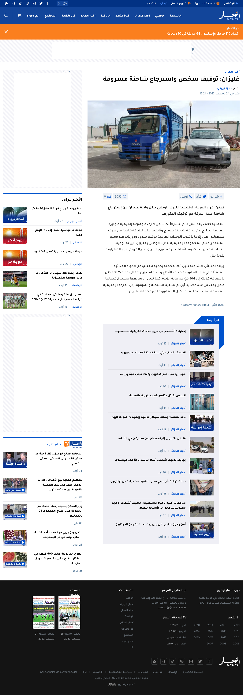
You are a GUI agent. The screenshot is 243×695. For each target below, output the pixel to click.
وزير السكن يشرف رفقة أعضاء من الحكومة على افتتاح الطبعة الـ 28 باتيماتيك (59, 511)
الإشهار (173, 672)
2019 (210, 625)
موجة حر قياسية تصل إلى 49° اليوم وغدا (58, 233)
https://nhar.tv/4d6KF (195, 305)
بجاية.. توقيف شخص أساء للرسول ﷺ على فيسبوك (150, 460)
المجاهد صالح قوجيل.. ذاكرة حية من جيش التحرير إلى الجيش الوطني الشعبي (58, 459)
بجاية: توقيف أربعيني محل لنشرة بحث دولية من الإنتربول (148, 481)
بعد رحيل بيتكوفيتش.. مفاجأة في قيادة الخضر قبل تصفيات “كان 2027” (57, 297)
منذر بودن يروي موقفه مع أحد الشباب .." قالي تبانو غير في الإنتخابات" (57, 535)
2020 (223, 625)
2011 (210, 637)
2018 (197, 625)
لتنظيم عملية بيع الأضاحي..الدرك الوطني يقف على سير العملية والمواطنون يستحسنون (60, 485)
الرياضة (105, 16)
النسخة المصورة (193, 672)
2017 (237, 631)
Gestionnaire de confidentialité (58, 672)
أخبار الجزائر (142, 16)
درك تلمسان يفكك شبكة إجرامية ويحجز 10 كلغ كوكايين (148, 417)
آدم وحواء (33, 16)
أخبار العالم (87, 16)
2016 (223, 631)
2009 (236, 644)
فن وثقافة (68, 16)
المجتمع (50, 16)
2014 (197, 631)
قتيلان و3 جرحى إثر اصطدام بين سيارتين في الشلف (152, 438)
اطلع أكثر (56, 444)
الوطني (160, 16)
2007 (210, 644)
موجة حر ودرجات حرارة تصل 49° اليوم (57, 251)
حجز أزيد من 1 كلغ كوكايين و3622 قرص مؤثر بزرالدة (152, 374)
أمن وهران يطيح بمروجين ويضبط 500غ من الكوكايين (150, 524)
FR (19, 16)
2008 (223, 644)
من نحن (158, 672)
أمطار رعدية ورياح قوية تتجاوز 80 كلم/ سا (57, 211)
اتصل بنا (143, 672)
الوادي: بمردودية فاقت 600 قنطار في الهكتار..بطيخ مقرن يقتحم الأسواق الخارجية (58, 559)
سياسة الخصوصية (120, 672)
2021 (237, 625)
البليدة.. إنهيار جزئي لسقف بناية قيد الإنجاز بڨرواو (153, 353)
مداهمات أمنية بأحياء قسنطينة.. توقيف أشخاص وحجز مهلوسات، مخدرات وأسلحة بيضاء (149, 506)
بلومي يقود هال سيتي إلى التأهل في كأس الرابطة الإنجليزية (58, 276)
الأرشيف (98, 672)
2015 (210, 631)
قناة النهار (122, 16)
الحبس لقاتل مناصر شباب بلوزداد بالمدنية (157, 395)
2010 (197, 637)
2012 (223, 637)
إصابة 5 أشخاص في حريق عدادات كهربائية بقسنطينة (150, 331)
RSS (85, 672)
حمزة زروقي (224, 88)
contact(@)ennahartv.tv (172, 607)
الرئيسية (175, 16)
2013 (237, 637)
